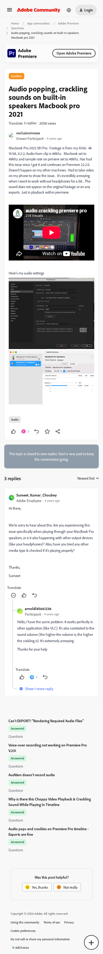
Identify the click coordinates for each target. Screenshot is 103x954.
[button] (9, 11)
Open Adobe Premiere (74, 53)
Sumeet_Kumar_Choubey (36, 495)
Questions (17, 28)
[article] (51, 545)
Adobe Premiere (68, 23)
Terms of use (52, 922)
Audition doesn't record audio (31, 775)
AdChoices (22, 948)
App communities (38, 23)
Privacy (69, 922)
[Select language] (69, 10)
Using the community (25, 922)
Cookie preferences (23, 931)
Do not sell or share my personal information (40, 939)
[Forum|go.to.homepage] (38, 10)
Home (15, 23)
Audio (14, 419)
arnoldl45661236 (38, 608)
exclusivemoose (28, 133)
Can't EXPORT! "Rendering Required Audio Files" (46, 721)
